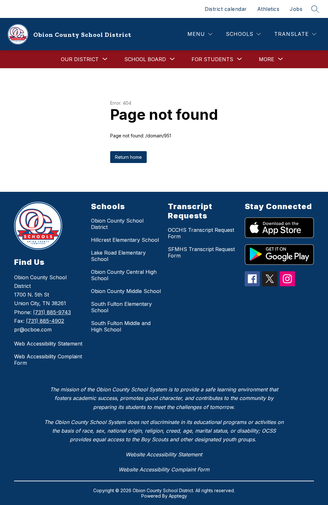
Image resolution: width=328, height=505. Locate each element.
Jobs (296, 9)
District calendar (226, 9)
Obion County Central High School (124, 275)
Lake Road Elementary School (118, 255)
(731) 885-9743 (52, 312)
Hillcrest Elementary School (125, 240)
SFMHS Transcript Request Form (201, 252)
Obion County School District (117, 223)
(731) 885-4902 (45, 321)
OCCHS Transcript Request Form (201, 233)
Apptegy (178, 496)
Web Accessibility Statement (48, 343)
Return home (128, 157)
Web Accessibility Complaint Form (48, 359)
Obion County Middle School (126, 291)
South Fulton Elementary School (121, 307)
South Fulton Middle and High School (121, 326)
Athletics (268, 9)
